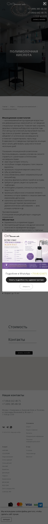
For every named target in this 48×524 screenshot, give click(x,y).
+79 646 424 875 (39, 273)
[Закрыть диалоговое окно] (44, 3)
